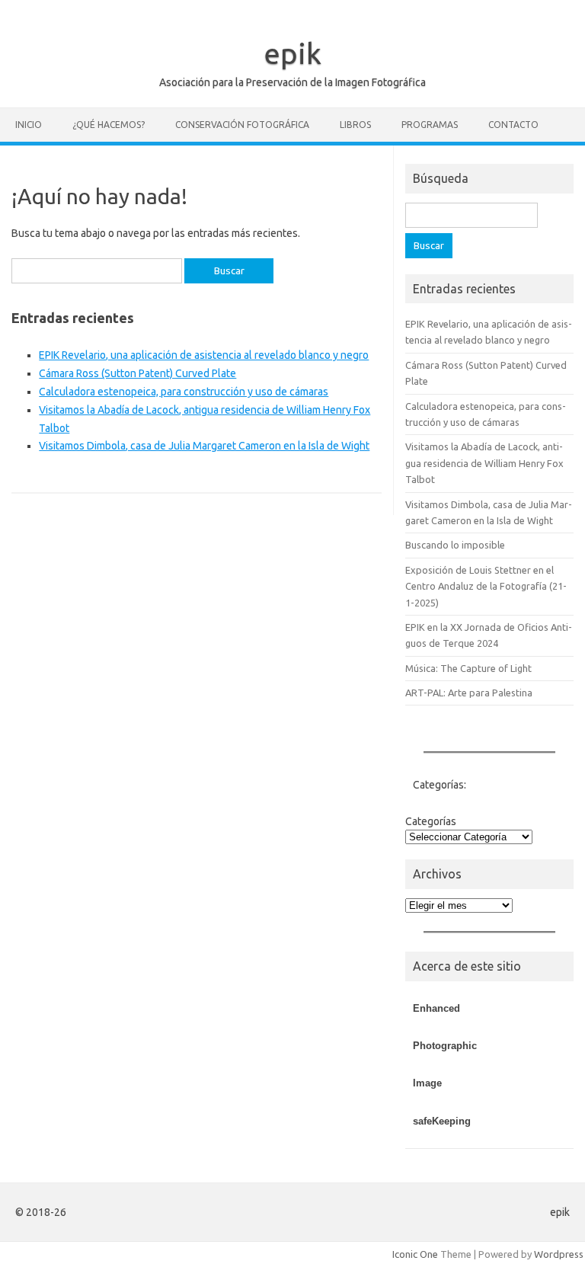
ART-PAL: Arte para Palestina (468, 692)
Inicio (28, 125)
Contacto (513, 125)
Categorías (430, 821)
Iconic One (415, 1254)
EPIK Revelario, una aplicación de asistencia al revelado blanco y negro (204, 355)
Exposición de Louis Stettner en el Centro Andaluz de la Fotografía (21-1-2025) (486, 586)
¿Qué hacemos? (108, 125)
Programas (429, 125)
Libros (355, 125)
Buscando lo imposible (455, 544)
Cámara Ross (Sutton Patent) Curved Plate (137, 373)
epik (292, 53)
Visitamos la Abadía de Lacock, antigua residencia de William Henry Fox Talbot (484, 463)
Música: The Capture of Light (468, 668)
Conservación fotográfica (242, 125)
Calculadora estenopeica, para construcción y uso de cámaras (183, 392)
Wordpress (558, 1254)
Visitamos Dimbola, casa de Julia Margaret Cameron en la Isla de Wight (204, 446)
